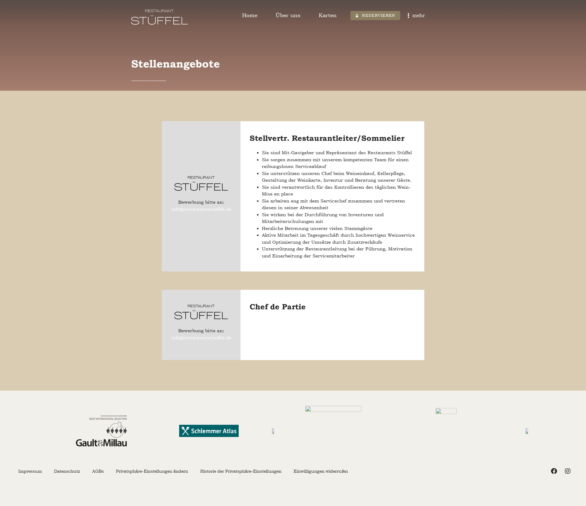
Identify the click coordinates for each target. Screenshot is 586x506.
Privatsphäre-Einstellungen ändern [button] (152, 471)
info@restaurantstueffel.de (201, 209)
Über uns (288, 15)
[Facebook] (554, 471)
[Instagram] (568, 471)
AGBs (98, 471)
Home (249, 15)
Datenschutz (67, 471)
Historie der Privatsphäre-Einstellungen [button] (240, 471)
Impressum (30, 471)
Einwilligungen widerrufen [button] (321, 471)
